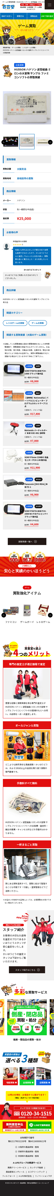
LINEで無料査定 (47, 16)
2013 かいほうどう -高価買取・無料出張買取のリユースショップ (28, 1183)
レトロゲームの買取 (28, 47)
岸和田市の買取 (25, 178)
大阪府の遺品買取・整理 (28, 1147)
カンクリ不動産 (36, 1167)
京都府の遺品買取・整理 (28, 1151)
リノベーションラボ (43, 1176)
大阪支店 (21, 169)
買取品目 (33, 16)
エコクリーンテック (36, 1171)
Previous (3, 142)
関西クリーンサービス (17, 1167)
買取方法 (20, 16)
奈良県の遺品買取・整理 (28, 1156)
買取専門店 (6, 47)
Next (50, 142)
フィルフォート (8, 1176)
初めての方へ (7, 16)
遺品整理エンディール (15, 1171)
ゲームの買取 (16, 47)
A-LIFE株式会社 (25, 1176)
